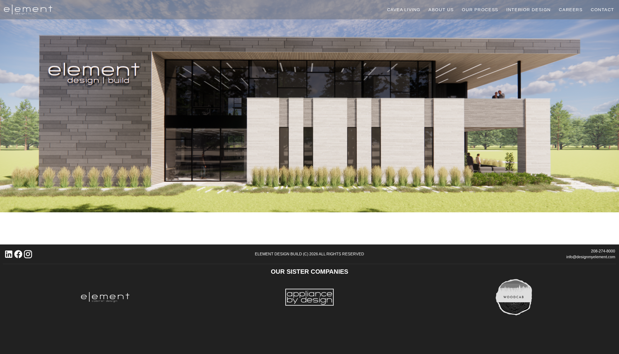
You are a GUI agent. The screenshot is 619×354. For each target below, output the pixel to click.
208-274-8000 (603, 251)
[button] (9, 254)
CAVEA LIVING (403, 9)
